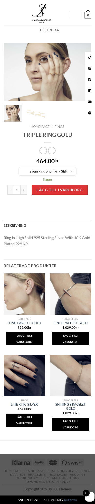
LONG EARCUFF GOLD (24, 323)
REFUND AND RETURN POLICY (48, 481)
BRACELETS (37, 474)
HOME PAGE (40, 127)
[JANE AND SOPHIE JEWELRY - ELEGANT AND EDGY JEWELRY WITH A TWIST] (41, 13)
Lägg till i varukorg (60, 189)
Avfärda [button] (70, 499)
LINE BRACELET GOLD (71, 323)
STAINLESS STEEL (37, 471)
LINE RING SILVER (24, 404)
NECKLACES (58, 474)
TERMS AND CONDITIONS (60, 478)
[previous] (11, 72)
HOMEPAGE (12, 471)
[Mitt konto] (63, 14)
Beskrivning (15, 225)
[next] (83, 72)
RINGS (59, 127)
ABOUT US (78, 474)
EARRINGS (17, 474)
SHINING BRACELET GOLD (70, 406)
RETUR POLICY (27, 478)
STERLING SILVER (64, 471)
